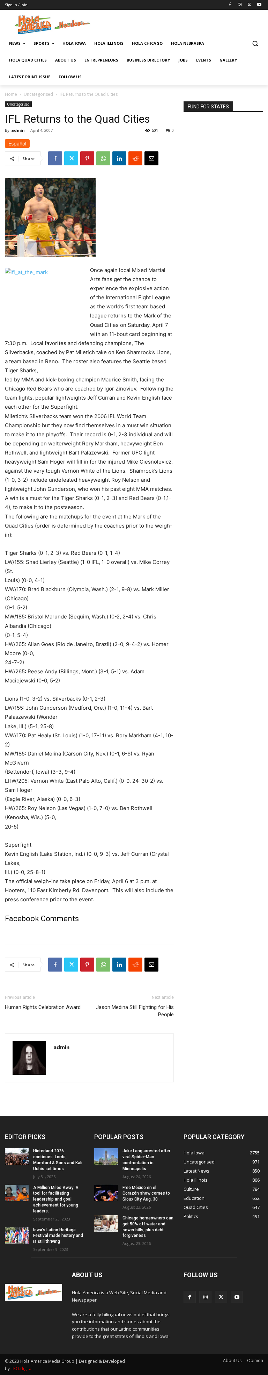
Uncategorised (38, 94)
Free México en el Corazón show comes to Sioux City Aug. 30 (146, 1193)
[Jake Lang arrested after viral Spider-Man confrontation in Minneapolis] (106, 1156)
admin (18, 130)
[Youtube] (259, 5)
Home (11, 94)
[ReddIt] (135, 158)
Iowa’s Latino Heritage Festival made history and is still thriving (58, 1235)
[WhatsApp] (103, 158)
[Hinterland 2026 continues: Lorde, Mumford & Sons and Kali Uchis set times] (17, 1156)
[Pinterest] (87, 158)
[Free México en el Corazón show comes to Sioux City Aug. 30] (106, 1193)
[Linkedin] (119, 158)
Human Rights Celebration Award (43, 1007)
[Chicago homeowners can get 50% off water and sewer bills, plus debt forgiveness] (106, 1223)
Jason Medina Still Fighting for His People (135, 1011)
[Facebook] (230, 5)
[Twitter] (249, 5)
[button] (255, 43)
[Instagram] (240, 5)
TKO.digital (21, 1369)
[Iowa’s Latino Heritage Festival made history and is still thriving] (17, 1235)
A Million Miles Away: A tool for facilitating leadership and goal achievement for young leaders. (56, 1199)
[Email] (151, 158)
